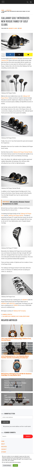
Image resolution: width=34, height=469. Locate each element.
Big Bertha (14, 58)
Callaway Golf (4, 60)
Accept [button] (15, 465)
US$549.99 (25, 299)
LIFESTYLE (9, 314)
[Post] (19, 54)
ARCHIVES (4, 446)
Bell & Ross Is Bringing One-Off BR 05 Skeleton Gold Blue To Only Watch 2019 (16, 374)
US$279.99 (12, 303)
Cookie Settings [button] (7, 465)
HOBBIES (4, 314)
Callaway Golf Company (19, 311)
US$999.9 (16, 305)
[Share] (10, 54)
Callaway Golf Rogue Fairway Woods (22, 152)
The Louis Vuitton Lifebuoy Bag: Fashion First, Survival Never (16, 339)
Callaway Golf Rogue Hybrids (15, 215)
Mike (20, 28)
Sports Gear (26, 316)
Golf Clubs (19, 316)
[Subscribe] (28, 54)
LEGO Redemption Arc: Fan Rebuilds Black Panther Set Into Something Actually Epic (15, 357)
